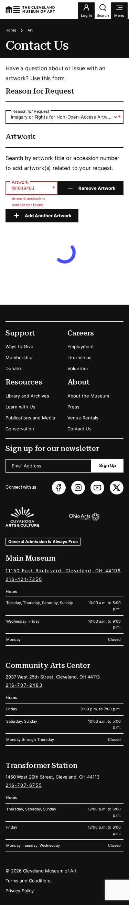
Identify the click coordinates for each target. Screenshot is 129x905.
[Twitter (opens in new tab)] (116, 487)
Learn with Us (20, 406)
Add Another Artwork (48, 215)
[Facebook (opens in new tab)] (59, 487)
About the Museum (88, 396)
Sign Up (107, 465)
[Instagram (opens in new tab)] (78, 487)
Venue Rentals (82, 417)
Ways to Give (19, 346)
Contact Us (79, 428)
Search (103, 15)
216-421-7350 (24, 579)
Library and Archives (27, 396)
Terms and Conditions (28, 880)
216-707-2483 (24, 685)
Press (73, 406)
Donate (13, 368)
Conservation (20, 428)
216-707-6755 (24, 785)
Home (11, 30)
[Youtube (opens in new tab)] (97, 487)
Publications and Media (30, 417)
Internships (79, 357)
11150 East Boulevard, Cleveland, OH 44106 (63, 570)
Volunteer (77, 368)
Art (30, 30)
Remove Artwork (97, 188)
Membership (19, 357)
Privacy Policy (20, 890)
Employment (80, 346)
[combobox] (64, 117)
